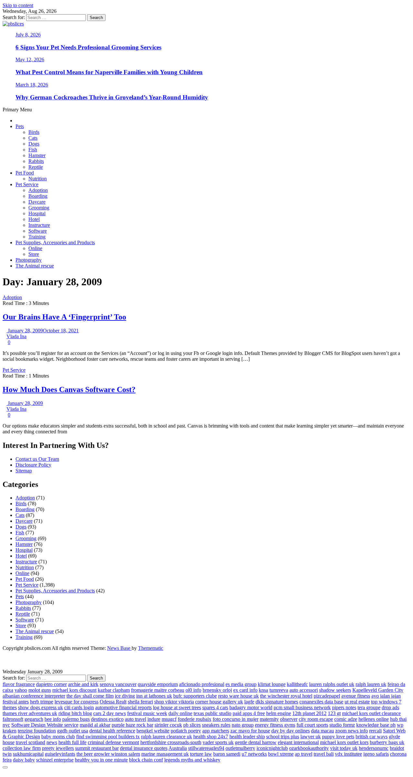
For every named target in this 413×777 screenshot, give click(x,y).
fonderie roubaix (194, 719)
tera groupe (369, 707)
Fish (32, 149)
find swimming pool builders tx (108, 736)
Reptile (35, 167)
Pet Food (24, 173)
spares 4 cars (215, 707)
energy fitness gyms (275, 725)
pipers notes (344, 707)
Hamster (36, 155)
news (51, 742)
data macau (322, 730)
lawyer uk (310, 736)
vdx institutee (348, 754)
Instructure (39, 225)
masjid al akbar (95, 725)
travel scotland (30, 742)
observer (288, 719)
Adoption (38, 190)
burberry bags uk (387, 742)
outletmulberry (240, 748)
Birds (33, 132)
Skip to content (18, 5)
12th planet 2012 (309, 713)
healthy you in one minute (101, 759)
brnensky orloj (217, 690)
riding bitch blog (75, 713)
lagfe (249, 701)
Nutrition (37, 178)
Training (36, 236)
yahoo (21, 690)
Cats (32, 138)
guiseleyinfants (60, 754)
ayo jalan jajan (386, 696)
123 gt (334, 713)
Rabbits (36, 161)
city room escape (316, 719)
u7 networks (254, 754)
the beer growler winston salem (108, 754)
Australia (177, 748)
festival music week (147, 713)
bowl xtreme (281, 754)
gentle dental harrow (256, 742)
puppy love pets (338, 736)
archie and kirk (83, 684)
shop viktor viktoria (174, 701)
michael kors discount (74, 690)
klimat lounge (272, 684)
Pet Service (26, 184)
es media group (241, 684)
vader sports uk (218, 742)
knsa (263, 690)
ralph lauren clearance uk (166, 736)
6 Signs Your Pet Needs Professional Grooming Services (88, 47)
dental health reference (112, 730)
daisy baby (24, 759)
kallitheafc (297, 684)
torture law (201, 754)
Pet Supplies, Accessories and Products (55, 242)
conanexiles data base (321, 701)
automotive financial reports (123, 707)
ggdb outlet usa (72, 730)
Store (33, 254)
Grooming (38, 207)
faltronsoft (13, 719)
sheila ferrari (140, 701)
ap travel (303, 754)
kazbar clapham (114, 690)
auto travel (135, 719)
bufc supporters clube (195, 696)
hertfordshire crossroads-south (170, 742)
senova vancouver (118, 684)
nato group (243, 725)
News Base (119, 648)
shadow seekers (335, 690)
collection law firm (22, 748)
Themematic (150, 648)
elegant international (298, 742)
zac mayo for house (250, 730)
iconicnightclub (272, 748)
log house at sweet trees (177, 707)
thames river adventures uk (30, 713)
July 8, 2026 (28, 34)
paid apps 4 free (249, 713)
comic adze (345, 719)
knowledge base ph (376, 725)
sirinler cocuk (168, 725)
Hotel (34, 219)
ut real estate (357, 701)
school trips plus (282, 736)
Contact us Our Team (37, 459)
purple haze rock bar (132, 725)
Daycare (36, 202)
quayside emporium (158, 684)
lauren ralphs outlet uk (331, 684)
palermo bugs (76, 719)
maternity (269, 719)
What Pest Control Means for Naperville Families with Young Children (109, 72)
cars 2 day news (109, 713)
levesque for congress (76, 701)
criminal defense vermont (113, 742)
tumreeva (278, 690)
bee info (53, 719)
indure (153, 719)
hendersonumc (373, 748)
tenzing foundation (37, 730)
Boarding (37, 196)
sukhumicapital (28, 754)
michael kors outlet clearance (371, 713)
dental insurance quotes (143, 748)
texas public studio (212, 713)
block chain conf (146, 759)
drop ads (390, 707)
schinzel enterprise (55, 759)
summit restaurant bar (97, 748)
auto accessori (303, 690)
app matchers (215, 730)
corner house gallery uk (219, 701)
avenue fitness (355, 696)
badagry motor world (250, 707)
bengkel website (152, 730)
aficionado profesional (201, 684)
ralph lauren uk (371, 684)
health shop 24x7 (210, 736)
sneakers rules (216, 725)
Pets (19, 126)
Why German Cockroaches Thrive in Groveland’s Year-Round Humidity (111, 97)
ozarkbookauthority (309, 748)
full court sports (312, 725)
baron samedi (226, 754)
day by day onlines (290, 730)
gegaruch (34, 719)
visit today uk (344, 748)
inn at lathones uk (154, 696)
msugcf (169, 719)
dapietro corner (51, 684)
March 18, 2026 (31, 84)
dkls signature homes (277, 701)
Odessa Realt (113, 701)
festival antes (16, 701)
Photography (28, 260)
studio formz (342, 725)
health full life (72, 742)
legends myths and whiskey (192, 759)
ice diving (125, 696)
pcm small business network (302, 707)
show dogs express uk (40, 707)
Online (35, 248)
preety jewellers (58, 748)
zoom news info (351, 730)
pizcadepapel (327, 696)
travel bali (324, 754)
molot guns (39, 690)
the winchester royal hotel (286, 696)
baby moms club (58, 736)
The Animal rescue (34, 265)
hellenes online (373, 719)
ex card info (245, 690)
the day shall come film (90, 696)
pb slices (192, 725)
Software (37, 231)
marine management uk (165, 754)
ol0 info (193, 690)
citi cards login (79, 707)
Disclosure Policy (33, 465)
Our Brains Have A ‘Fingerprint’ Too (64, 317)
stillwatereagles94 (206, 748)
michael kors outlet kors (344, 742)
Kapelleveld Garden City (377, 690)
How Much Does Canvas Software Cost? (69, 389)
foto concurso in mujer (235, 719)
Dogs (33, 143)
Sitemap (23, 470)
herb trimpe (41, 701)
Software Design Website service (44, 725)
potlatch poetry (186, 730)
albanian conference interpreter (34, 696)
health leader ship (247, 736)
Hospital (36, 213)
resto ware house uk (238, 696)
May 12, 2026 (29, 59)
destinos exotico (107, 719)
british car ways (372, 736)
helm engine (278, 713)
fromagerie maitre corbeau (157, 690)
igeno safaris (376, 754)
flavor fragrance (19, 684)
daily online (180, 713)
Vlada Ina (16, 336)
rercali (375, 730)
